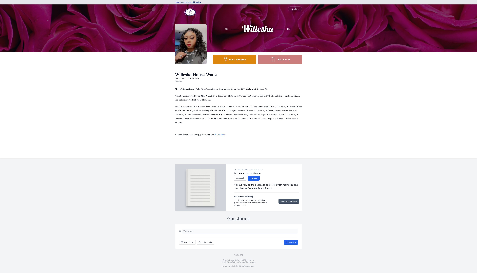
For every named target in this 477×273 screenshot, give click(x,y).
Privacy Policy (231, 262)
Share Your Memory (289, 201)
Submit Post (291, 242)
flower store (220, 134)
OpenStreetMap (241, 266)
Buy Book (254, 178)
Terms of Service (245, 262)
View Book (240, 178)
